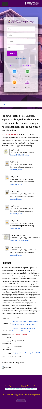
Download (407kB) (16, 155)
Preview (26, 155)
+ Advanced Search (21, 58)
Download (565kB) (16, 170)
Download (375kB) (16, 240)
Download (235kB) (16, 214)
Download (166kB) (16, 184)
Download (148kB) (16, 228)
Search (12, 53)
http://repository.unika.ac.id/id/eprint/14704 (26, 353)
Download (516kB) (16, 199)
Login (3, 104)
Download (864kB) (16, 255)
